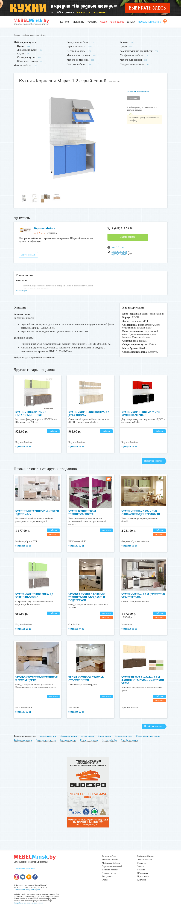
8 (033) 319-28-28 (119, 254)
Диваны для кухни (27, 50)
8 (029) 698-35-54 (23, 546)
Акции (103, 21)
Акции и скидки (109, 873)
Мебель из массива (78, 59)
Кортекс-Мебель (44, 228)
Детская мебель (76, 50)
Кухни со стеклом (89, 740)
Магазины (78, 21)
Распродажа (116, 21)
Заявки (131, 21)
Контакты (141, 880)
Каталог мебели (109, 856)
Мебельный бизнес (149, 21)
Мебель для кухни (30, 35)
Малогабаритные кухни (148, 736)
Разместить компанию (25, 868)
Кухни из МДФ (109, 740)
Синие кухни (104, 736)
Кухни (43, 35)
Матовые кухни (68, 740)
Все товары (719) (28, 255)
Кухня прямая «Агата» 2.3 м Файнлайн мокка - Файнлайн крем (142, 680)
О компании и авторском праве (27, 889)
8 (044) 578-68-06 (129, 629)
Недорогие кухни (123, 736)
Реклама (141, 869)
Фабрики (92, 21)
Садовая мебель (76, 64)
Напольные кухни (47, 736)
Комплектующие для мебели (136, 50)
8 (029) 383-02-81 (76, 546)
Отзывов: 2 (52, 233)
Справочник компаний (112, 866)
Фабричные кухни (23, 740)
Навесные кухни (68, 736)
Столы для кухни (26, 57)
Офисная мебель (76, 46)
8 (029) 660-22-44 (76, 712)
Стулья (20, 53)
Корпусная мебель (77, 42)
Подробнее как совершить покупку (28, 903)
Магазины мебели (110, 859)
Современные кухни (46, 740)
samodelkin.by (118, 247)
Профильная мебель (131, 55)
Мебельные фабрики (111, 863)
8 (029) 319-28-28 (122, 228)
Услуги (124, 42)
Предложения (143, 876)
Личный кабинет (144, 859)
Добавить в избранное (138, 91)
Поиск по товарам (110, 869)
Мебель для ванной (131, 59)
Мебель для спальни (78, 55)
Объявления (142, 873)
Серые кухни (87, 736)
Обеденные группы (27, 61)
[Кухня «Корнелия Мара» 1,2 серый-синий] (70, 190)
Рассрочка (141, 863)
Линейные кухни (129, 740)
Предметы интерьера (132, 64)
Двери (123, 46)
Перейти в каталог (153, 460)
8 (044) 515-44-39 (76, 629)
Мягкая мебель (22, 65)
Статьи (105, 880)
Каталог (65, 21)
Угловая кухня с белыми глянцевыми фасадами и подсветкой (86, 597)
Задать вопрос (127, 237)
